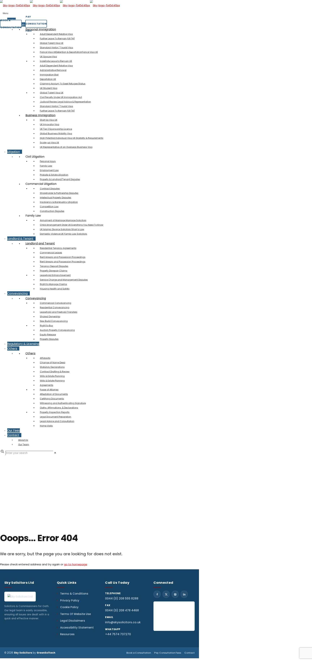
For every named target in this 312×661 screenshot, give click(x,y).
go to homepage (75, 564)
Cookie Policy (69, 607)
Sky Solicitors (23, 653)
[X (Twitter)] (166, 594)
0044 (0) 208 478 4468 (122, 610)
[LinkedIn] (184, 594)
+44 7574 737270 (118, 634)
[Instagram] (175, 594)
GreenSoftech (46, 653)
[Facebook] (157, 594)
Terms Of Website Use (75, 614)
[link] (55, 453)
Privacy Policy (69, 600)
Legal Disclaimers (72, 621)
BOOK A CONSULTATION (10, 24)
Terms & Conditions (74, 593)
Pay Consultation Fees (167, 653)
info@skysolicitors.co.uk (123, 622)
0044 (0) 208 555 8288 (121, 598)
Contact (189, 653)
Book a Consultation (138, 653)
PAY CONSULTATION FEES (36, 24)
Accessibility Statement (77, 627)
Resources (67, 634)
